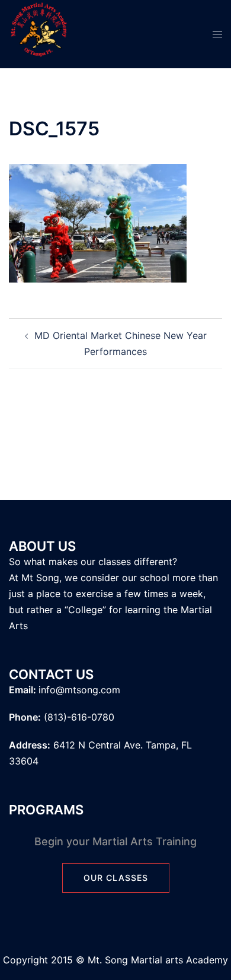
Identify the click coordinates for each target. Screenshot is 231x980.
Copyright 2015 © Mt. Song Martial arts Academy (115, 960)
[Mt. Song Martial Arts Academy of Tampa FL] (38, 33)
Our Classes (116, 878)
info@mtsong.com (79, 690)
